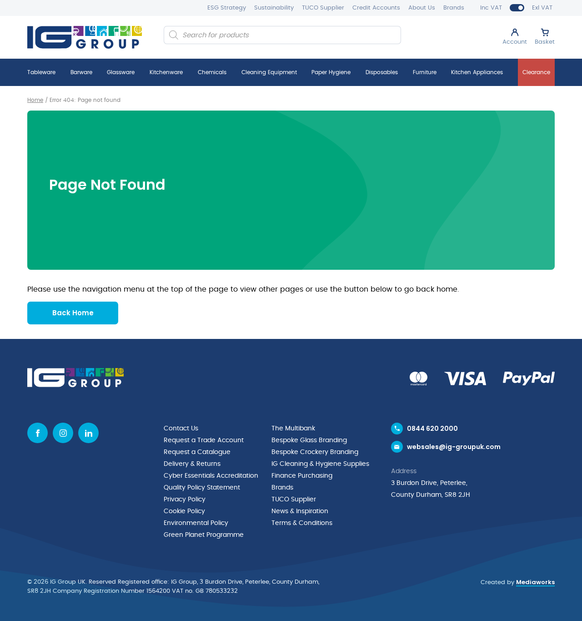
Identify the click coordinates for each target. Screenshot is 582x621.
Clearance (536, 72)
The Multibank (293, 428)
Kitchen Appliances (477, 72)
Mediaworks (535, 582)
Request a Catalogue (197, 452)
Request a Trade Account (204, 440)
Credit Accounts (376, 8)
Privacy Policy (185, 499)
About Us (421, 8)
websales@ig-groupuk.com (454, 446)
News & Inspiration (299, 511)
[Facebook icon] (37, 433)
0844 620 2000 (432, 428)
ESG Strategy (226, 8)
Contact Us (181, 428)
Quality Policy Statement (202, 488)
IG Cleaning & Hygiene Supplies (320, 464)
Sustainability (274, 8)
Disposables (382, 72)
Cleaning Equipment (269, 72)
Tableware (41, 72)
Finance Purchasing (301, 476)
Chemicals (212, 72)
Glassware (121, 72)
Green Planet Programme (204, 535)
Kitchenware (166, 72)
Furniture (424, 72)
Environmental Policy (196, 523)
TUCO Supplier (323, 8)
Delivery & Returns (192, 464)
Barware (81, 72)
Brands (453, 8)
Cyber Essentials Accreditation (211, 476)
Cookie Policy (184, 511)
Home (35, 100)
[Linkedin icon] (88, 433)
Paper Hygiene (331, 72)
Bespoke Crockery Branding (314, 452)
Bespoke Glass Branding (309, 440)
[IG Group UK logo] (84, 37)
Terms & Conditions (301, 523)
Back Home (73, 313)
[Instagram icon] (63, 433)
